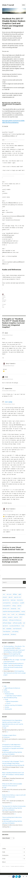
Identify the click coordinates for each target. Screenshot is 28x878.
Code (5, 686)
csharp (14, 605)
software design (7, 623)
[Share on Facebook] (13, 876)
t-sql (22, 625)
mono (4, 614)
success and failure (15, 625)
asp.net (11, 597)
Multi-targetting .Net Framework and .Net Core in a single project (13, 655)
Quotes (7, 707)
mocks (23, 611)
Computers (7, 692)
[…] (7, 731)
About (4, 862)
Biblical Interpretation (12, 701)
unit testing (15, 631)
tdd (4, 628)
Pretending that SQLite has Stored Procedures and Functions (13, 667)
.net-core (8, 594)
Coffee (5, 690)
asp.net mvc (6, 600)
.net (4, 594)
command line (7, 603)
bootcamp (20, 600)
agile (19, 594)
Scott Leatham (8, 402)
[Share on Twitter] (16, 876)
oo (16, 614)
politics (4, 617)
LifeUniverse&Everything (10, 697)
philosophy (22, 614)
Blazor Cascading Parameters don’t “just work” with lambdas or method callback (14, 650)
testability (8, 628)
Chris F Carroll (8, 5)
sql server (5, 625)
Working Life (8, 709)
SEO (21, 617)
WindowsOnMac (9, 693)
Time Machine (6, 631)
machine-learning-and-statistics (11, 611)
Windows (13, 634)
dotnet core (6, 608)
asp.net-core (17, 597)
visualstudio (6, 634)
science (16, 617)
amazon (5, 597)
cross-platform (7, 605)
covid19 (22, 603)
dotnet (19, 605)
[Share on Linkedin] (19, 876)
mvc (8, 614)
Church (8, 703)
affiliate (15, 594)
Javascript (13, 608)
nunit (12, 614)
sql (24, 623)
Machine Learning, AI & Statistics (13, 705)
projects (10, 617)
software (5, 620)
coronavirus (15, 603)
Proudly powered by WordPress (17, 866)
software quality (17, 623)
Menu (23, 5)
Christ (6, 699)
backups (13, 600)
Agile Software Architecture (12, 688)
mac (3, 307)
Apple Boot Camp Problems (13, 695)
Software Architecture (15, 620)
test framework (17, 628)
